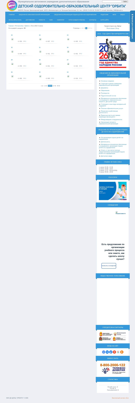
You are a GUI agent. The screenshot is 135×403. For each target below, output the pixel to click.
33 (67, 35)
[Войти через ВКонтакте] (107, 352)
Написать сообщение (109, 265)
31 (39, 47)
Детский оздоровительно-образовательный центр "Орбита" (72, 6)
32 (12, 47)
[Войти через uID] (103, 352)
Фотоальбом (19, 26)
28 (39, 60)
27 (67, 60)
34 (39, 35)
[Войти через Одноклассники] (121, 352)
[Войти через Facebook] (110, 352)
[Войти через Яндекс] (114, 352)
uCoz (127, 398)
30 (67, 47)
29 (12, 60)
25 (39, 72)
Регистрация (111, 28)
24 (67, 72)
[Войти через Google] (118, 352)
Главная (11, 26)
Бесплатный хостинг (118, 398)
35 (12, 35)
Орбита (27, 26)
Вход (117, 28)
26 (12, 72)
